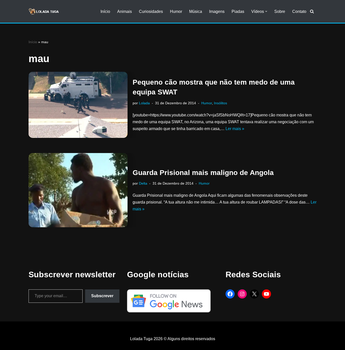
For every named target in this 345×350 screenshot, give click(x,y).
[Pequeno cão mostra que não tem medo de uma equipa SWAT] (78, 105)
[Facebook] (230, 293)
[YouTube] (266, 293)
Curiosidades (151, 11)
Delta (143, 183)
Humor (176, 11)
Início (105, 11)
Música (195, 11)
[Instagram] (242, 293)
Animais (124, 11)
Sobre (279, 11)
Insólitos (220, 103)
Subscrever (102, 296)
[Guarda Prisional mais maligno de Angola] (78, 190)
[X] (254, 293)
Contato (299, 11)
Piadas (238, 11)
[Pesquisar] (312, 11)
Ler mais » (235, 129)
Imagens (217, 11)
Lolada (144, 103)
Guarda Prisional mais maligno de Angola (203, 173)
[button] (266, 11)
